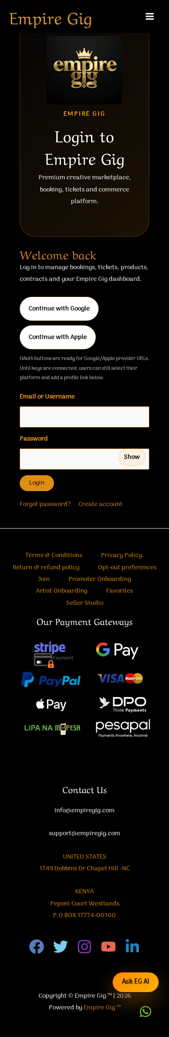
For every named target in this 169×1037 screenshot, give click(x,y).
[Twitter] (60, 946)
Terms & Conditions (53, 555)
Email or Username (47, 396)
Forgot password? (45, 504)
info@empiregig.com (84, 810)
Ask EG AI (135, 982)
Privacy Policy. (122, 555)
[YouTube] (108, 946)
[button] (145, 1012)
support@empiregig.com (84, 833)
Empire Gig (50, 16)
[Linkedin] (132, 946)
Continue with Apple (58, 337)
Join (44, 579)
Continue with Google (59, 308)
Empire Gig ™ (102, 1007)
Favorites (119, 591)
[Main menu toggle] (150, 17)
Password (80, 448)
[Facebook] (36, 946)
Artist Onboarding (61, 591)
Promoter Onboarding (100, 579)
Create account (100, 504)
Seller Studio (84, 603)
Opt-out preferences (127, 567)
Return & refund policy (46, 567)
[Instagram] (84, 946)
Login (37, 483)
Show (132, 457)
